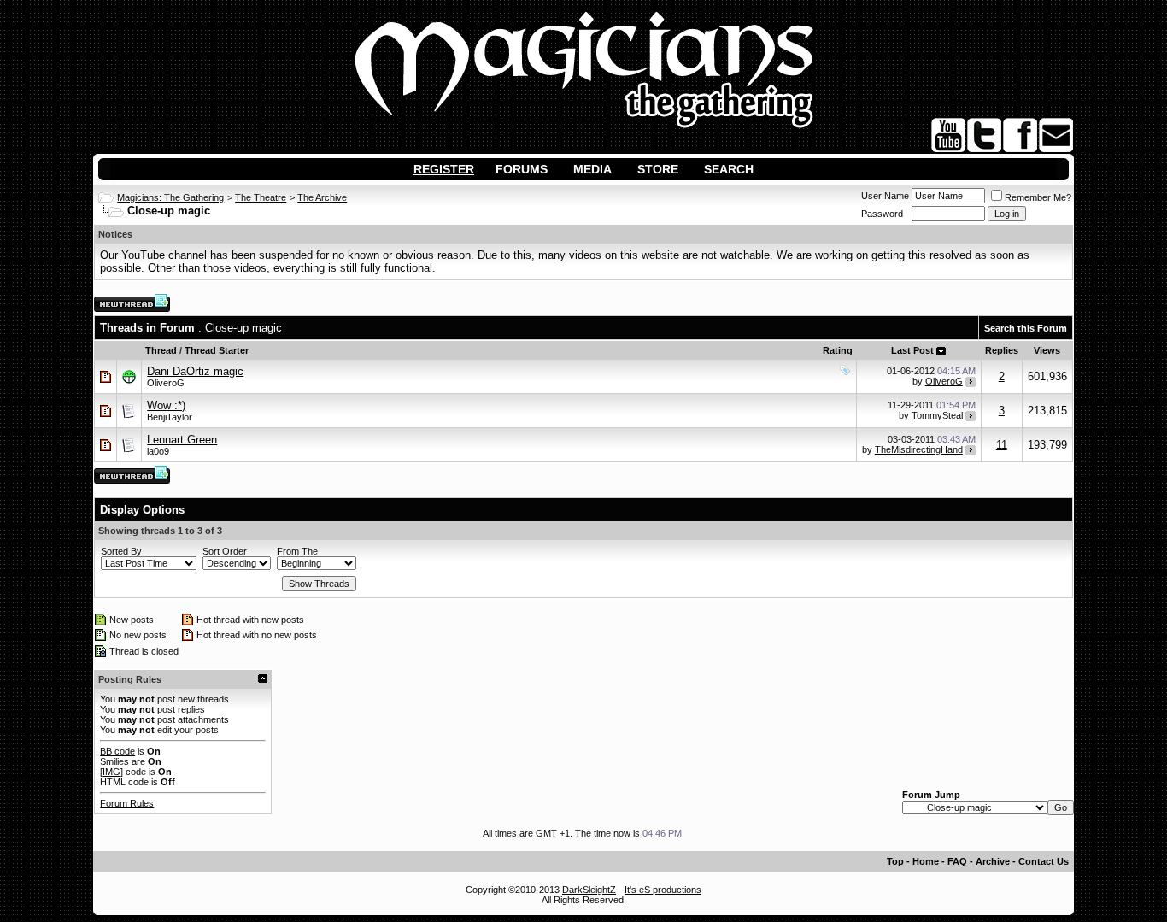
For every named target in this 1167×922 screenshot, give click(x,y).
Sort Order (224, 551)
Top (895, 861)
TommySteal (937, 415)
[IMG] (111, 771)
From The (297, 551)
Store (657, 169)
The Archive (322, 197)
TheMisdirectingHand (919, 449)
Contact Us (1043, 861)
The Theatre (260, 197)
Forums (522, 169)
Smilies (114, 761)
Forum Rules (127, 803)
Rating (838, 350)
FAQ (957, 861)
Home (925, 861)
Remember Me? (1038, 197)
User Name (885, 196)
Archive (993, 861)
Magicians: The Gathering (170, 197)
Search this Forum (1025, 328)
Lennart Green (182, 439)
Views (1047, 350)
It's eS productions (663, 889)
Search (729, 169)
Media (592, 169)
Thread (161, 350)
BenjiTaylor (169, 417)
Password (882, 213)
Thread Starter (217, 350)
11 (1001, 444)
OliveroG (166, 383)
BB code (117, 751)
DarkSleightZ (589, 889)
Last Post (912, 350)
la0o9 (158, 451)
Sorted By (121, 551)
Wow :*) (166, 405)
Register (443, 169)
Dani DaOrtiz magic (195, 371)
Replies (1001, 350)
